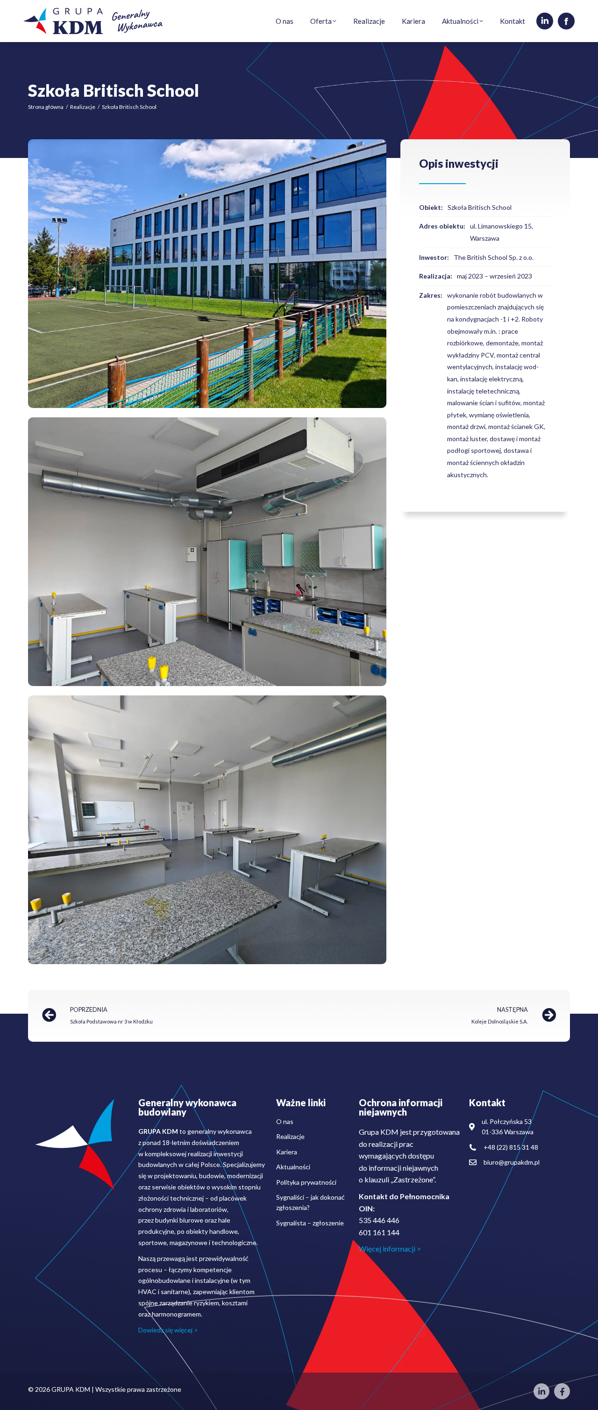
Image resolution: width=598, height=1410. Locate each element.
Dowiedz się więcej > (168, 1330)
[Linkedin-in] (541, 1391)
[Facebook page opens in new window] (566, 21)
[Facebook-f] (562, 1391)
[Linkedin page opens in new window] (544, 21)
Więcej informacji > (390, 1248)
